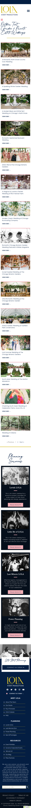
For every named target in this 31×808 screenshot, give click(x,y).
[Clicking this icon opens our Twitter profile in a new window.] (11, 689)
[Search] (27, 787)
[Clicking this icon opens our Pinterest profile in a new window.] (15, 689)
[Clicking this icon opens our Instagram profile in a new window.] (19, 689)
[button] (28, 11)
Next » (22, 442)
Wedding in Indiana (9, 433)
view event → (6, 65)
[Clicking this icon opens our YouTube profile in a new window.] (23, 689)
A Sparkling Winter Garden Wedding (15, 86)
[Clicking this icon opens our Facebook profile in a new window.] (7, 689)
